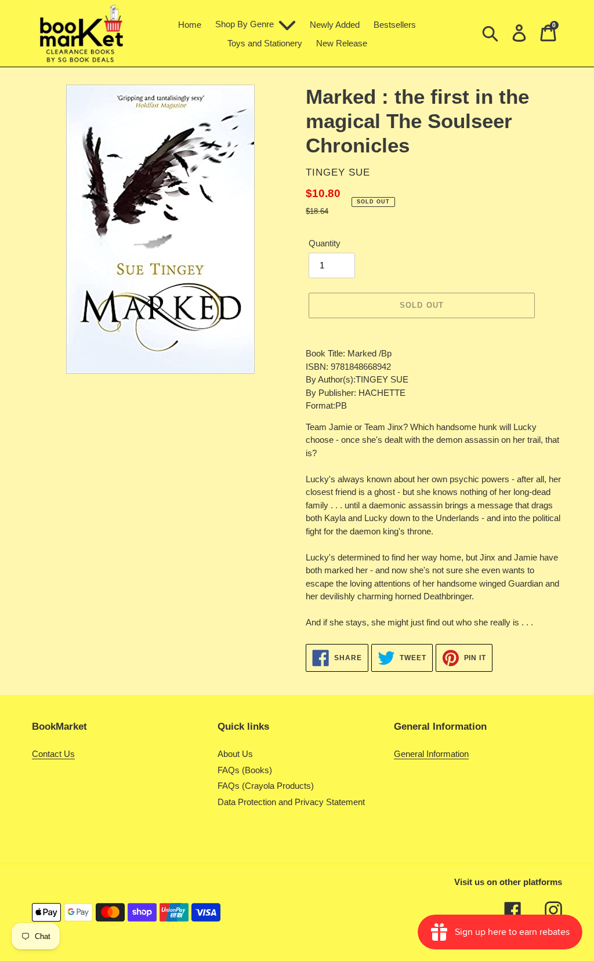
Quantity (325, 243)
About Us (235, 754)
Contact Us (53, 754)
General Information (431, 754)
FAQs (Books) (245, 770)
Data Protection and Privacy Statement (291, 802)
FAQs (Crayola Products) (266, 786)
